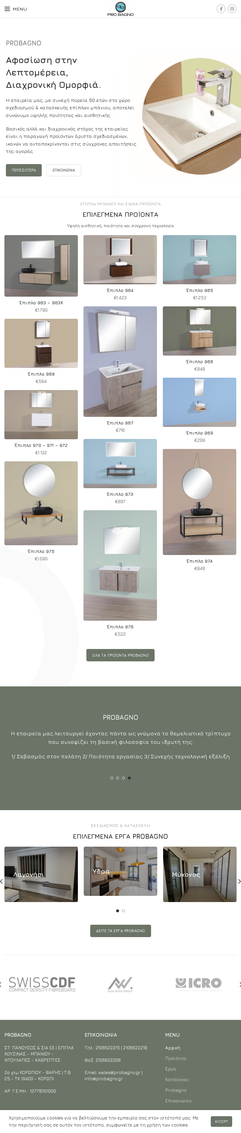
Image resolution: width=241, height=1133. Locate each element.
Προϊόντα (175, 1058)
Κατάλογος (177, 1079)
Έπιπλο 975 (41, 551)
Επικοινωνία (178, 1100)
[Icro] (198, 984)
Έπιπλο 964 (120, 290)
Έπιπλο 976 (120, 626)
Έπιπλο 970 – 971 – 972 (41, 445)
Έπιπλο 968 (41, 373)
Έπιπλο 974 (199, 561)
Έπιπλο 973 (120, 494)
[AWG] (120, 984)
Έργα (170, 1068)
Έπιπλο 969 (199, 432)
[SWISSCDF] (42, 984)
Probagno (176, 1090)
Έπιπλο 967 (120, 422)
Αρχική (172, 1047)
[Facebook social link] (221, 8)
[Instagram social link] (232, 8)
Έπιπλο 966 (199, 361)
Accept (221, 1121)
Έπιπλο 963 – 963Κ (41, 302)
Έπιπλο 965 (199, 290)
